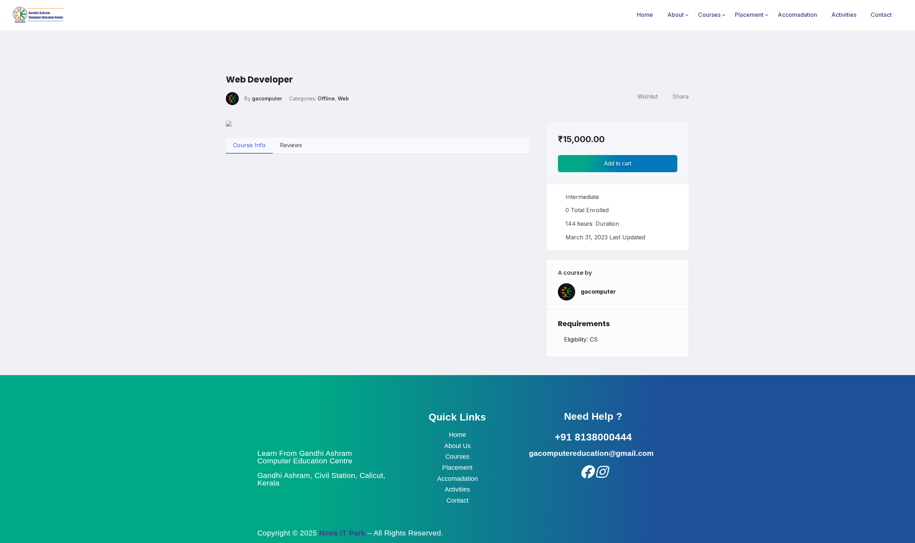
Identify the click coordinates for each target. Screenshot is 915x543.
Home (645, 14)
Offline (326, 98)
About (675, 14)
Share (680, 96)
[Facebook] (585, 471)
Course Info (249, 145)
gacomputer (267, 98)
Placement (749, 14)
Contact (881, 14)
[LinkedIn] (600, 471)
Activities (843, 14)
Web (343, 98)
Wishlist (647, 96)
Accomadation (797, 14)
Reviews (291, 145)
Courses (709, 14)
